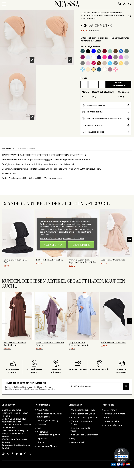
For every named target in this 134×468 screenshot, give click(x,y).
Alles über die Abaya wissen (84, 417)
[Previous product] (129, 16)
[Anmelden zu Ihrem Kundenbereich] (124, 4)
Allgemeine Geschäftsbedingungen (48, 433)
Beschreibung (8, 148)
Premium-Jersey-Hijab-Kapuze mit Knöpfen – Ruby (82, 261)
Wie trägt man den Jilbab (83, 413)
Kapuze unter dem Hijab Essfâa (15, 261)
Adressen (108, 417)
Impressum (42, 438)
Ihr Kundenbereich (113, 425)
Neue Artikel (43, 410)
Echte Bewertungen (26, 148)
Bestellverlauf (110, 410)
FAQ (39, 428)
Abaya (5, 433)
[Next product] (130, 16)
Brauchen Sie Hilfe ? (96, 132)
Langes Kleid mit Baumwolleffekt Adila (79, 343)
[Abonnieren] (126, 386)
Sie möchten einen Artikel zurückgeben (49, 415)
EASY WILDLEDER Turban (49, 259)
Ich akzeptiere (81, 244)
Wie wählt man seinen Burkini (81, 423)
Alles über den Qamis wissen (84, 434)
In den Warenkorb (119, 84)
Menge (83, 78)
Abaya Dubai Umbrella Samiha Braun (15, 343)
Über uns (41, 424)
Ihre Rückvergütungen (114, 413)
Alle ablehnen (53, 244)
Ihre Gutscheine (111, 421)
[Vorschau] (18, 256)
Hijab (47, 159)
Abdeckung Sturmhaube (113, 259)
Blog (73, 438)
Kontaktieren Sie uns (47, 446)
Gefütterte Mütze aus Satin (113, 342)
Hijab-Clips (28, 178)
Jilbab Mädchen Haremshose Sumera (50, 343)
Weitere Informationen (51, 238)
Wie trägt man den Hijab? (83, 410)
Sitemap (41, 442)
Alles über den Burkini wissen (81, 429)
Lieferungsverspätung (47, 420)
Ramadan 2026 (78, 442)
